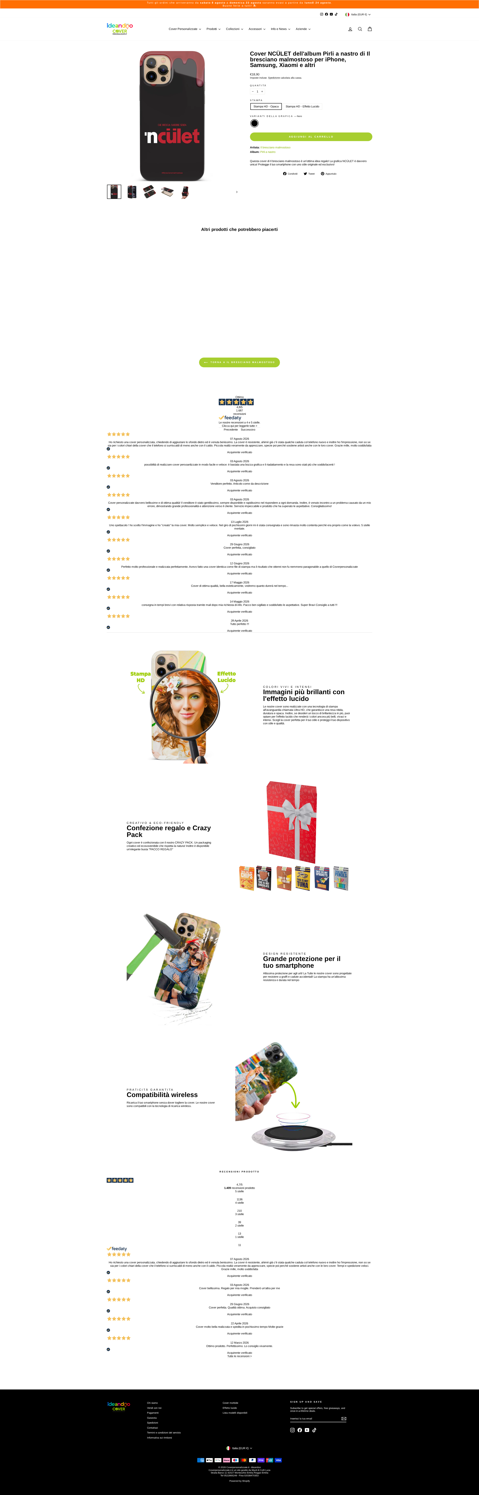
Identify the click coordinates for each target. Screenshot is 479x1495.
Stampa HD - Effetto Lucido (302, 106)
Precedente (231, 429)
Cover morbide (230, 1402)
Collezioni (233, 28)
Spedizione (274, 77)
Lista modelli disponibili (235, 1412)
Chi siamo (152, 1402)
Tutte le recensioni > (239, 1356)
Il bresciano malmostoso (275, 147)
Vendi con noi (154, 1407)
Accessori (256, 28)
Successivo (248, 429)
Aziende (302, 28)
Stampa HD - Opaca (266, 106)
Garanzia (152, 1417)
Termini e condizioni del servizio (164, 1432)
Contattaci (152, 1427)
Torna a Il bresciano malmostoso (242, 362)
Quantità (258, 85)
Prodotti (212, 28)
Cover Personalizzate (183, 28)
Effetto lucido (230, 1407)
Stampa (256, 100)
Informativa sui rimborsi (159, 1437)
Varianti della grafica (276, 116)
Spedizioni (152, 1422)
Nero (254, 123)
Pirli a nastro (267, 151)
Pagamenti (153, 1412)
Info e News (279, 28)
